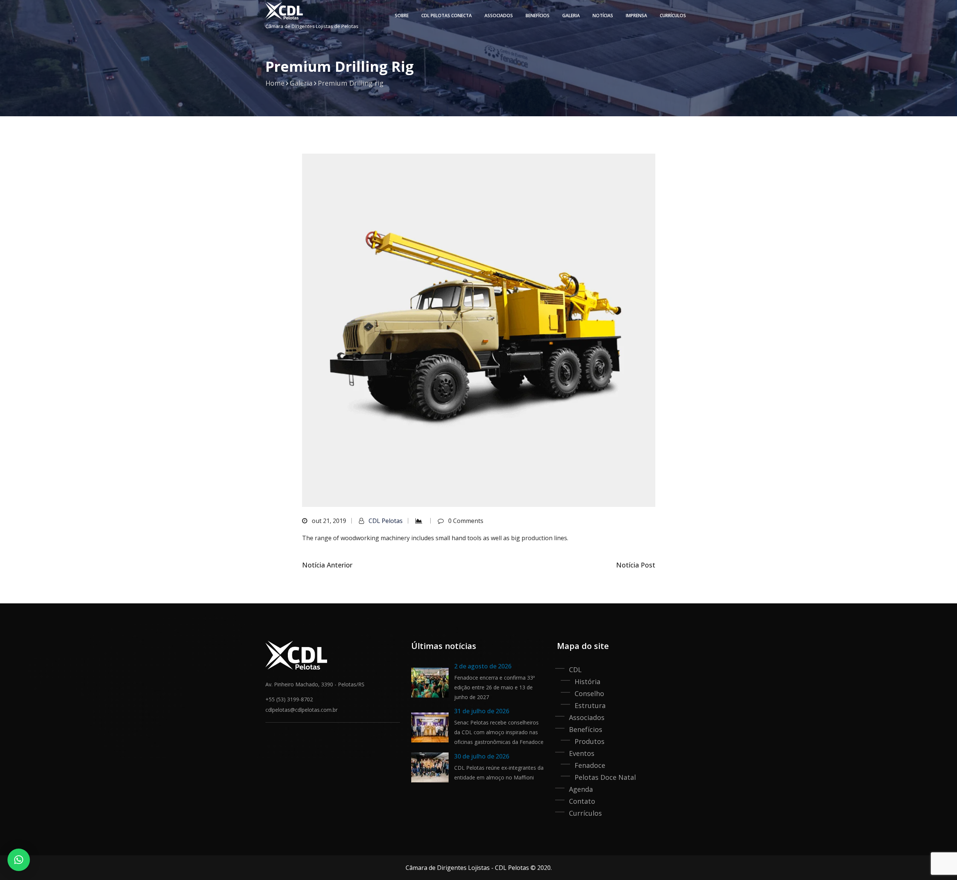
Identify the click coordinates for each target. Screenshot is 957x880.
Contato (582, 801)
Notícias (603, 15)
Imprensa (636, 15)
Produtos (589, 741)
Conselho (589, 693)
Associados (498, 15)
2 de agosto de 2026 (482, 666)
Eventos (581, 753)
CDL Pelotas (386, 521)
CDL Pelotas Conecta (446, 15)
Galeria (571, 15)
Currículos (673, 15)
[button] (18, 860)
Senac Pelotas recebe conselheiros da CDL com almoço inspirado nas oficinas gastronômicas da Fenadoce (499, 732)
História (587, 681)
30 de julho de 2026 (481, 756)
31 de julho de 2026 (481, 711)
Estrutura (590, 705)
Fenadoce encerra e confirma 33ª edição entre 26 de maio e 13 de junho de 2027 (494, 687)
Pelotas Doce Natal (605, 777)
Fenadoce (590, 765)
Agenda (581, 789)
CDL (575, 669)
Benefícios (585, 729)
